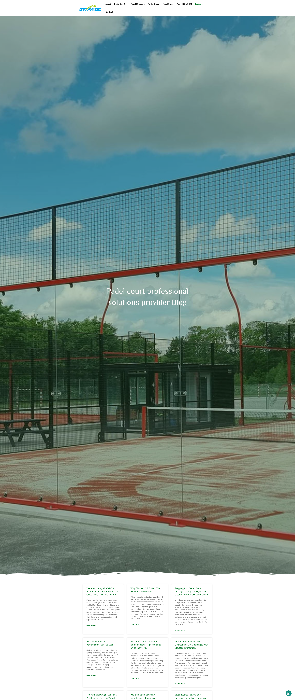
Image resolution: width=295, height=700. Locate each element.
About (108, 4)
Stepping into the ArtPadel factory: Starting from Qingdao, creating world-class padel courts (191, 591)
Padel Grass (153, 4)
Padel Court (119, 4)
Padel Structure (138, 4)
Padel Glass (168, 4)
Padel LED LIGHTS (184, 4)
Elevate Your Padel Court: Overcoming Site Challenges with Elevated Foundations (191, 644)
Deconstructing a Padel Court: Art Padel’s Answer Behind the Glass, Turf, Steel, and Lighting (102, 591)
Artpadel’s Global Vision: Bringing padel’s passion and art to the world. (146, 644)
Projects (199, 4)
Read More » (91, 625)
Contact (109, 12)
